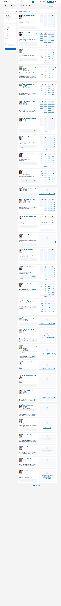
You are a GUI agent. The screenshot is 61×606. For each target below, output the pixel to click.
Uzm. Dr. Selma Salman (28, 434)
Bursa (24, 69)
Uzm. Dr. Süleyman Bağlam (29, 199)
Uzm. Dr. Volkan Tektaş (28, 361)
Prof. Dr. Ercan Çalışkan (28, 15)
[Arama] (33, 2)
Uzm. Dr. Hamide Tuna (28, 318)
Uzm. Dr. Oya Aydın (27, 249)
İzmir (24, 251)
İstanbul (24, 36)
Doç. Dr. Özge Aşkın (27, 301)
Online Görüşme (26, 24)
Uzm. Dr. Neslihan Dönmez (29, 419)
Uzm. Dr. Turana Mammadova (29, 283)
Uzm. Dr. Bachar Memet (28, 405)
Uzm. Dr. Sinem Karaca (28, 470)
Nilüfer (26, 69)
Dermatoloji (25, 16)
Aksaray (24, 349)
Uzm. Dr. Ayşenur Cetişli (28, 101)
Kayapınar (28, 201)
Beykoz (27, 364)
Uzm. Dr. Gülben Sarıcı (28, 49)
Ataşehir (27, 303)
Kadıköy (27, 190)
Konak (26, 460)
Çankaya (27, 17)
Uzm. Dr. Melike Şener (28, 136)
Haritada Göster (34, 27)
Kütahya (24, 52)
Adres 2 (24, 127)
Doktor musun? (50, 1)
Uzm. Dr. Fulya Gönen (28, 446)
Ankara (24, 17)
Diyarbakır (24, 201)
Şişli (26, 120)
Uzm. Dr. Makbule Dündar (28, 188)
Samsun (24, 218)
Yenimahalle (27, 377)
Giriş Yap (44, 1)
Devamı (28, 22)
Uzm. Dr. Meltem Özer (28, 234)
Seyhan (26, 138)
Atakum (27, 218)
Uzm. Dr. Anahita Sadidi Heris (29, 375)
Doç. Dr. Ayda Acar (27, 390)
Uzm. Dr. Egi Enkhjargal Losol (29, 216)
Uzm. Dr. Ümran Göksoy (28, 329)
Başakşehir (27, 36)
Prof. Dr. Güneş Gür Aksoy (29, 171)
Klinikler (21, 1)
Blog (37, 1)
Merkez (27, 52)
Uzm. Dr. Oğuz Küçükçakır (29, 67)
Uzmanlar (16, 1)
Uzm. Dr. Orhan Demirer (28, 458)
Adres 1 (20, 24)
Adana (24, 138)
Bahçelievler (28, 320)
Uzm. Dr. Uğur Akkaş (27, 84)
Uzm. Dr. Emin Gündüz (28, 266)
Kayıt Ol (40, 1)
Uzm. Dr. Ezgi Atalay (27, 153)
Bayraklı (26, 251)
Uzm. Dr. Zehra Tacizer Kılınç (29, 118)
